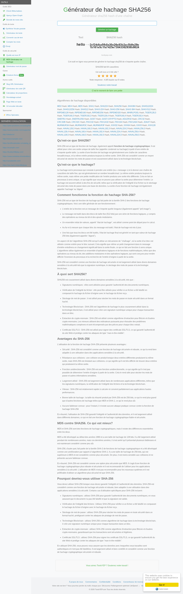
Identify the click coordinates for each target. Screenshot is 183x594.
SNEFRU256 (78, 119)
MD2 (59, 106)
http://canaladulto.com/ (12, 161)
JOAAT (147, 122)
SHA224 (104, 106)
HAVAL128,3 (68, 128)
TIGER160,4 (120, 116)
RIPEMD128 (62, 113)
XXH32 (114, 125)
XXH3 (139, 125)
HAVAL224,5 (116, 135)
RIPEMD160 (80, 113)
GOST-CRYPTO (109, 119)
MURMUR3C (81, 125)
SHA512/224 (147, 106)
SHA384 (131, 106)
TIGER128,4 (103, 116)
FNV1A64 (132, 122)
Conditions (117, 582)
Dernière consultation (13, 121)
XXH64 (127, 125)
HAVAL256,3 (139, 128)
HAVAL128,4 (63, 132)
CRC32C (76, 122)
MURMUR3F (99, 125)
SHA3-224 (99, 109)
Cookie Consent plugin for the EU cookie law (162, 589)
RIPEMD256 (97, 113)
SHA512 (84, 109)
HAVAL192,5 (98, 135)
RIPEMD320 (115, 113)
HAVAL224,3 (121, 128)
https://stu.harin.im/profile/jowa (15, 165)
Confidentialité (104, 582)
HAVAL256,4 (133, 132)
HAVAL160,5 (80, 135)
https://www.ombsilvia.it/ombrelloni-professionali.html (16, 156)
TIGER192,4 (137, 116)
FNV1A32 (104, 122)
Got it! (162, 584)
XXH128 (151, 125)
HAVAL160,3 (86, 128)
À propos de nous (76, 582)
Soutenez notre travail (107, 85)
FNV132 (89, 122)
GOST (93, 119)
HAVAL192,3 (104, 128)
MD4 (70, 106)
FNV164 (118, 122)
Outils (4, 2)
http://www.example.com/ (12, 139)
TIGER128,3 (150, 113)
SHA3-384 (130, 109)
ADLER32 (127, 119)
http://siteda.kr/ (8, 134)
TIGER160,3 (68, 116)
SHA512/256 (68, 109)
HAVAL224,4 (116, 132)
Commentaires (91, 582)
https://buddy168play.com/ (13, 152)
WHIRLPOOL (133, 113)
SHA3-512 (146, 109)
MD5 (80, 106)
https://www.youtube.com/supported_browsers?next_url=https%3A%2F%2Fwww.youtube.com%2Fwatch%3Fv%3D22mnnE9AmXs (16, 130)
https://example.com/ (11, 148)
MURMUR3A (63, 125)
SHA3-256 (114, 109)
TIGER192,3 (85, 116)
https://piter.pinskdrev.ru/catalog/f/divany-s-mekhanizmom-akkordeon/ (16, 126)
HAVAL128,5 (63, 135)
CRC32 (141, 119)
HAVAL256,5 (133, 135)
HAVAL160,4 (80, 132)
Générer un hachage (107, 30)
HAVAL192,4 (98, 132)
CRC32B (61, 122)
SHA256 (118, 106)
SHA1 (91, 106)
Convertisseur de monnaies (134, 582)
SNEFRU (61, 119)
